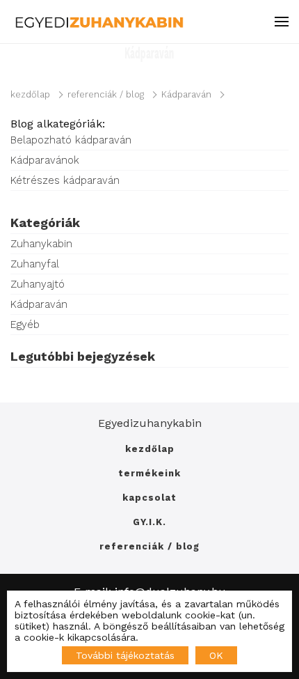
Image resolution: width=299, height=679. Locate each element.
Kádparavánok (44, 160)
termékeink (149, 473)
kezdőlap (30, 94)
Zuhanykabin (41, 243)
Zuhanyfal (34, 264)
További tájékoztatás (125, 655)
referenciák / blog (105, 94)
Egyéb (25, 324)
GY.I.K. (149, 522)
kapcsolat (149, 497)
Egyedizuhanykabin (150, 423)
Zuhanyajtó (37, 284)
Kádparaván (186, 94)
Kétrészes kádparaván (65, 180)
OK (216, 655)
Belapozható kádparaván (70, 140)
